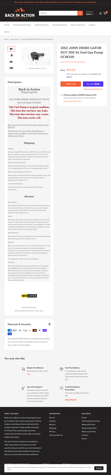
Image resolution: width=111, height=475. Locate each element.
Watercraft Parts (42, 25)
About (6, 32)
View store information (73, 101)
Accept (98, 468)
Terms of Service (56, 435)
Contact (92, 25)
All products (15, 39)
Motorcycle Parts (78, 25)
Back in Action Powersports (72, 62)
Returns (52, 425)
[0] (105, 13)
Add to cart (70, 84)
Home (6, 25)
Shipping (52, 428)
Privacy (52, 432)
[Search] (80, 13)
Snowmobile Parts (59, 25)
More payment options (93, 89)
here (28, 374)
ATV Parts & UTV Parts (22, 25)
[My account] (100, 13)
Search (52, 418)
